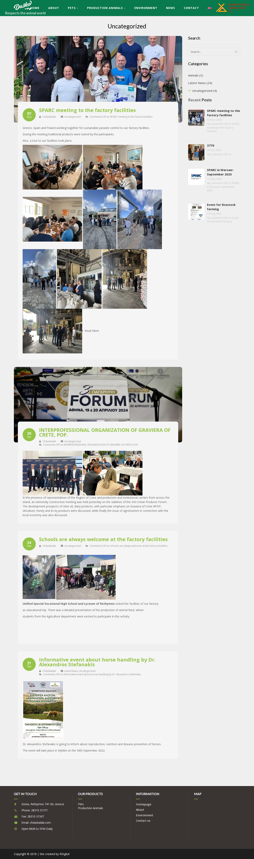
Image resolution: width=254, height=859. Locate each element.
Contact (191, 8)
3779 (210, 145)
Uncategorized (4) (204, 91)
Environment (145, 8)
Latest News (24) (200, 83)
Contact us (143, 820)
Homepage (143, 804)
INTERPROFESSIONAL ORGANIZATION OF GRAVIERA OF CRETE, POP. (104, 432)
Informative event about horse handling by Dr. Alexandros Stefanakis (97, 662)
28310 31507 (35, 816)
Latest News (71, 671)
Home (34, 8)
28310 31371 (39, 810)
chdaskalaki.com (40, 822)
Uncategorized (72, 116)
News (170, 8)
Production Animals (105, 8)
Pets (72, 8)
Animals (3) (195, 75)
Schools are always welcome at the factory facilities (103, 539)
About (53, 8)
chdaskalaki (49, 116)
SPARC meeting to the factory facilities (87, 110)
